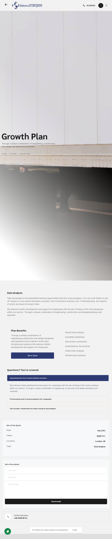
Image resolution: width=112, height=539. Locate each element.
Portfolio (13, 154)
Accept (75, 530)
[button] (89, 5)
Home (4, 154)
